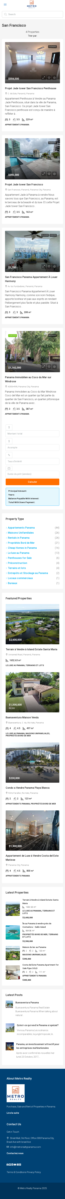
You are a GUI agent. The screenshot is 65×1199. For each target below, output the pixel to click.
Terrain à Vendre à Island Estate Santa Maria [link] (31, 649)
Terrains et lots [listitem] (17, 568)
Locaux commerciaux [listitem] (20, 578)
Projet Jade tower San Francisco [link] (24, 184)
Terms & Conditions (16, 1172)
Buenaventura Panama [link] (27, 1002)
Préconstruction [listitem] (17, 563)
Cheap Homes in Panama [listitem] (22, 547)
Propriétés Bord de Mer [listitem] (21, 542)
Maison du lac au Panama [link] (34, 947)
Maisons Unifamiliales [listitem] (21, 532)
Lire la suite (13, 1113)
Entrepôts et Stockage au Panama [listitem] (28, 573)
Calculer (32, 481)
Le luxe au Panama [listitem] (18, 552)
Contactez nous (15, 1153)
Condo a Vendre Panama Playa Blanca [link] (28, 787)
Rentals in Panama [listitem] (19, 537)
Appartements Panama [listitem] (21, 527)
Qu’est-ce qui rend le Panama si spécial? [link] (38, 1025)
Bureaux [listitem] (12, 583)
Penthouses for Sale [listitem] (20, 557)
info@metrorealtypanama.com (25, 1147)
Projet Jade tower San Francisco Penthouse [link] (30, 88)
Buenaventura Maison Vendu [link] (22, 717)
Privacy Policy (34, 1172)
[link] (32, 62)
